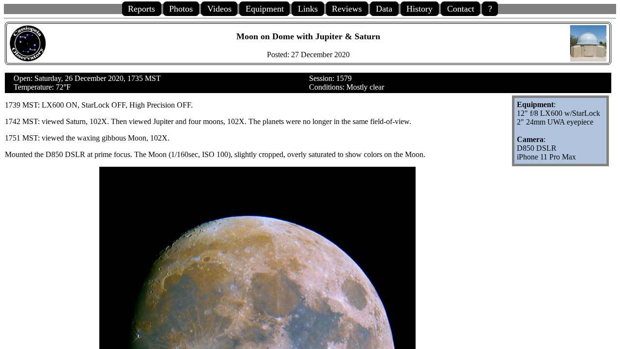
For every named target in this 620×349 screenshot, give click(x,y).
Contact (460, 9)
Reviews (347, 9)
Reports (141, 9)
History (419, 9)
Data (384, 9)
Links (308, 9)
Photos (181, 9)
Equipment (265, 9)
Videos (219, 9)
